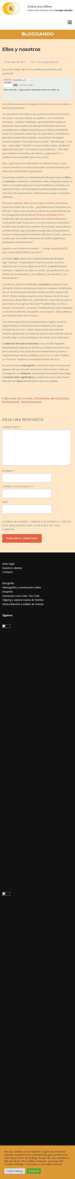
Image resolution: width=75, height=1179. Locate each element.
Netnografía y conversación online (21, 587)
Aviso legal (8, 563)
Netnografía (11, 402)
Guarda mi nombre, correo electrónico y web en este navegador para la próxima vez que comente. (36, 525)
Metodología (60, 398)
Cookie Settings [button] (14, 1171)
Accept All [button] (34, 1171)
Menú (70, 22)
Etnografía (41, 398)
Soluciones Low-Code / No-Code (20, 595)
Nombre (8, 470)
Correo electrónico (17, 486)
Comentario (11, 427)
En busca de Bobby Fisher (50, 214)
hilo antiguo (15, 69)
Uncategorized (31, 402)
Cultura (27, 398)
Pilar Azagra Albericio (48, 62)
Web (5, 502)
